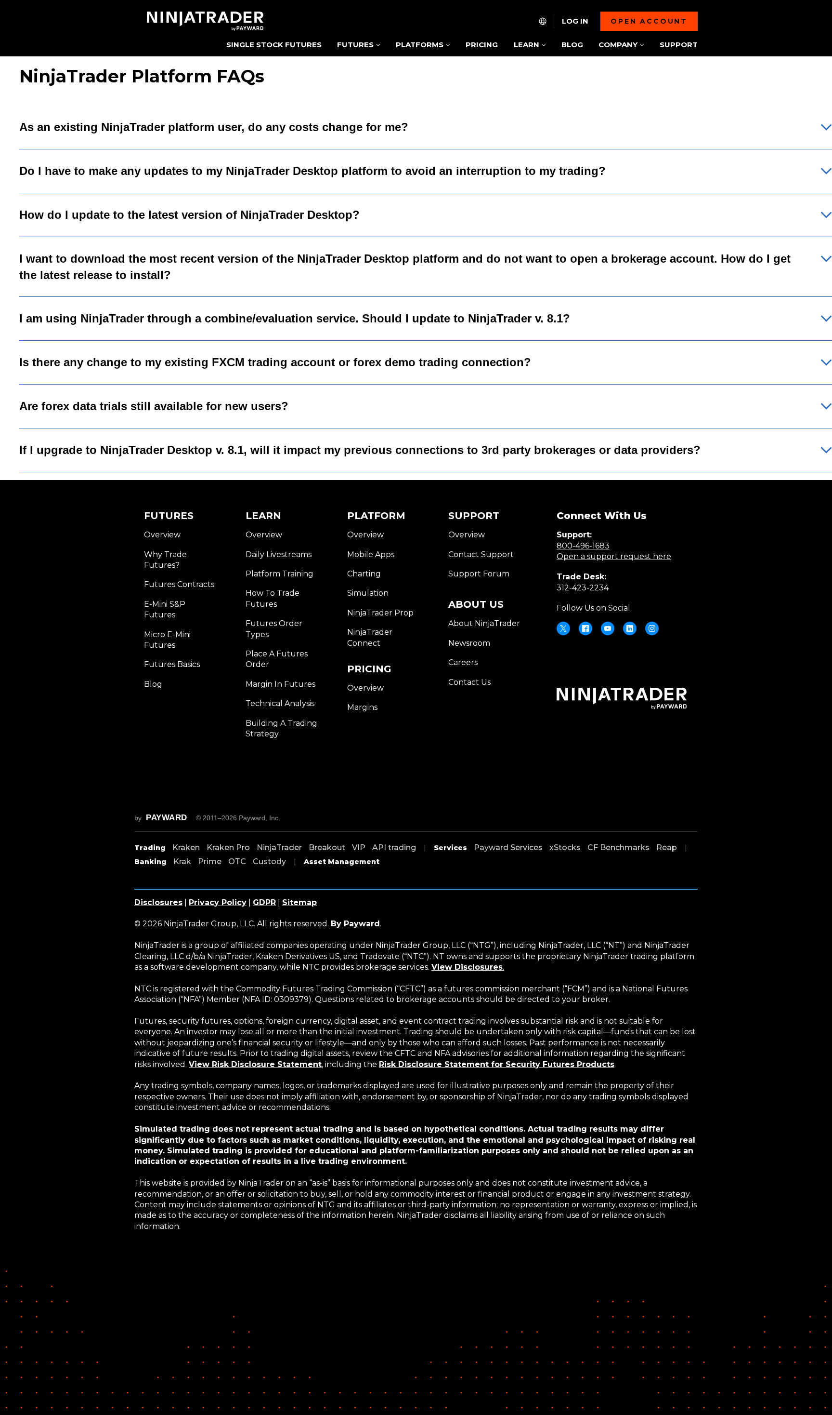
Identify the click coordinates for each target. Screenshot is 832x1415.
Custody (269, 861)
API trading (394, 847)
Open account (649, 21)
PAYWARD (166, 817)
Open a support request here (614, 556)
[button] (358, 45)
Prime (209, 861)
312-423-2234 (583, 587)
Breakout (327, 847)
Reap (666, 847)
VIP (358, 847)
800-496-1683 (583, 545)
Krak (182, 861)
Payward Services (508, 847)
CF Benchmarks (618, 847)
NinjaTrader (279, 847)
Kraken (186, 847)
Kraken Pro (228, 847)
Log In (575, 21)
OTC (237, 861)
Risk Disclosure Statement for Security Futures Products (496, 1064)
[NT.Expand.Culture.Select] (542, 21)
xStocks (565, 847)
